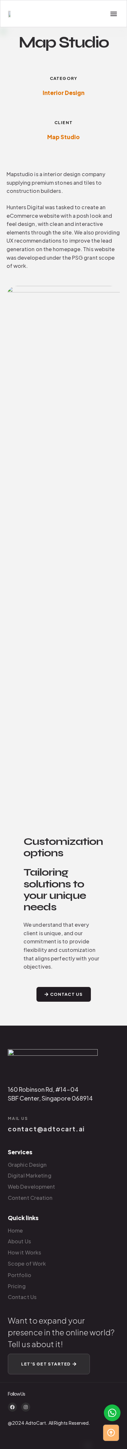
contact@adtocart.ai (46, 1129)
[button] (113, 13)
